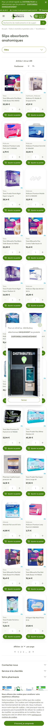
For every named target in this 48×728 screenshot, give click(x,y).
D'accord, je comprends (24, 723)
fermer (24, 400)
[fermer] (39, 325)
